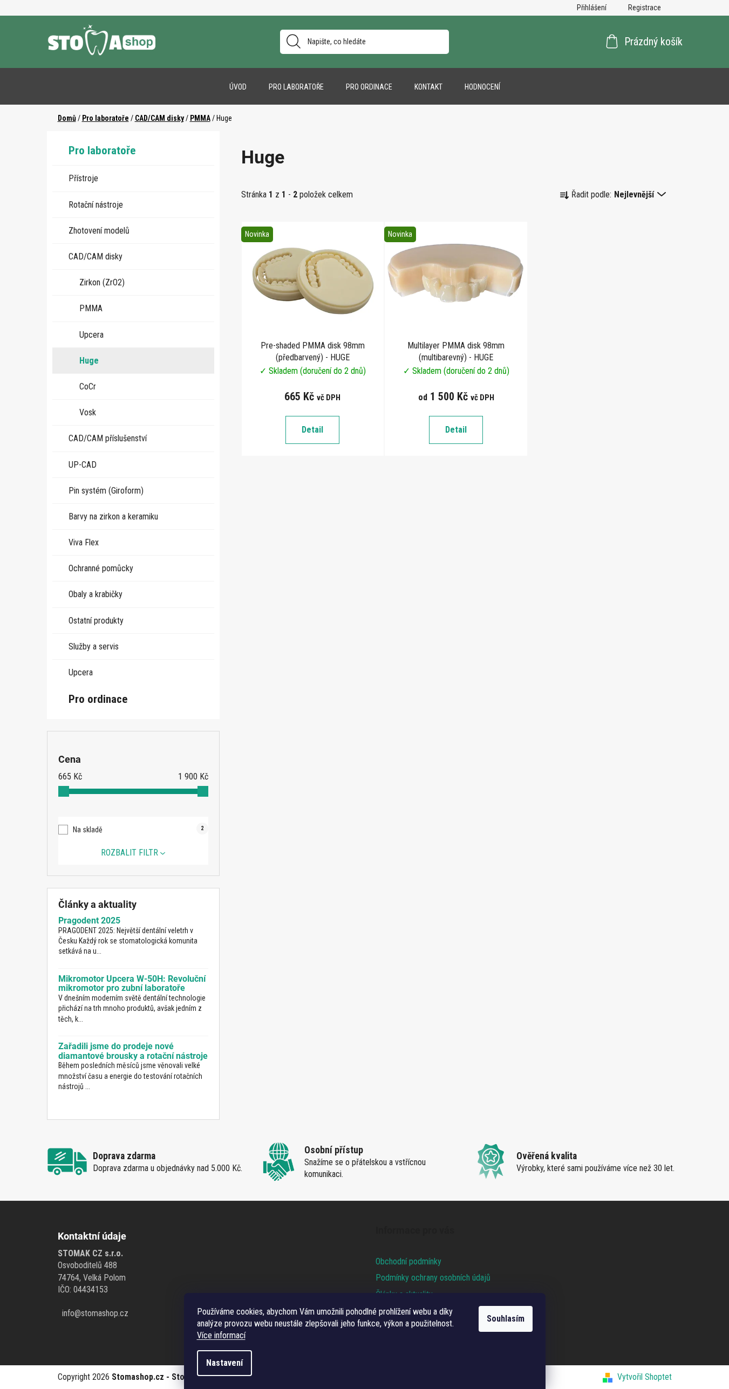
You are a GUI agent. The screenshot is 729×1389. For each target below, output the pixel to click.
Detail (312, 430)
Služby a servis (94, 646)
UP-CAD (83, 465)
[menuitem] (238, 86)
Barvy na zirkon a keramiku (113, 516)
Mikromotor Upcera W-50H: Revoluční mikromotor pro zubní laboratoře (132, 983)
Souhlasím (505, 1318)
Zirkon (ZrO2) (102, 282)
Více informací (221, 1335)
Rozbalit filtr (129, 852)
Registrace (644, 7)
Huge (89, 360)
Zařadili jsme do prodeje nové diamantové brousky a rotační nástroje (133, 1051)
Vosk (87, 412)
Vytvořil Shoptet (644, 1377)
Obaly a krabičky (95, 594)
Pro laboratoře (102, 150)
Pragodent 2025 (89, 921)
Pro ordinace (98, 699)
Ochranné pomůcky (101, 568)
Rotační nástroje (96, 205)
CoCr (87, 386)
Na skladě (138, 829)
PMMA (91, 308)
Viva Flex (84, 542)
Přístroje (83, 178)
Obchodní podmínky (408, 1261)
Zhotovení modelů (99, 230)
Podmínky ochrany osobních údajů (433, 1277)
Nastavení (224, 1363)
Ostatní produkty (96, 620)
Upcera (91, 335)
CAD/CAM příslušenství (108, 438)
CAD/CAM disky (95, 256)
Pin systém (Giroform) (106, 490)
